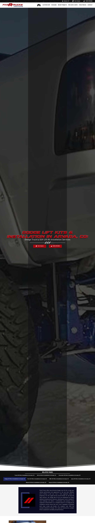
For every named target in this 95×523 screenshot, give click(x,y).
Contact (90, 5)
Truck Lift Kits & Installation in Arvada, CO (24, 475)
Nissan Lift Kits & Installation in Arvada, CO (36, 482)
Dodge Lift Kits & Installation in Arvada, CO (15, 479)
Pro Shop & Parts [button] (73, 5)
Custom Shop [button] (46, 5)
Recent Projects (62, 5)
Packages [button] (54, 5)
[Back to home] (12, 5)
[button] (65, 1)
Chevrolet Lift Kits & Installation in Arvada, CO (69, 475)
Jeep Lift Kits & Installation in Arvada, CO (80, 479)
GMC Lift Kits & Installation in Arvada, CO (59, 479)
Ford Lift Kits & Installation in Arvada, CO (37, 479)
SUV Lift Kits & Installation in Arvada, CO (46, 475)
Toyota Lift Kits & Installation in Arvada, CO (59, 482)
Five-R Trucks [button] (82, 5)
